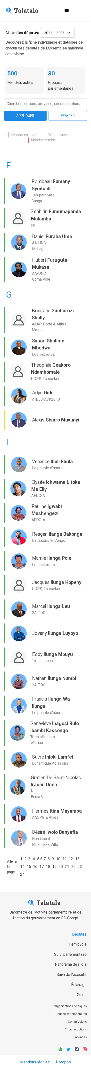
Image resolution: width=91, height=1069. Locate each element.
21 (67, 866)
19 (54, 866)
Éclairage (79, 984)
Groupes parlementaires (71, 1014)
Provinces (80, 1037)
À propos (63, 1062)
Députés (79, 934)
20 (60, 866)
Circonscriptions (76, 1029)
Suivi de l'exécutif (72, 974)
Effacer (68, 116)
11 (64, 859)
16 (35, 866)
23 (80, 866)
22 (73, 866)
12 (71, 859)
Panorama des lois (71, 964)
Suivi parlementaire (70, 954)
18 (48, 866)
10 (58, 859)
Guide (82, 994)
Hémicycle (78, 944)
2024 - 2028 (54, 33)
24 (22, 874)
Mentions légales (35, 1062)
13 (77, 859)
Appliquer (25, 116)
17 (41, 866)
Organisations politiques (70, 1006)
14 (22, 866)
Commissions (77, 1021)
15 (29, 866)
